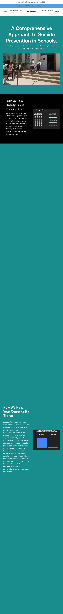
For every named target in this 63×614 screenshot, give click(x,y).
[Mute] (58, 83)
